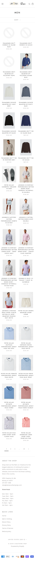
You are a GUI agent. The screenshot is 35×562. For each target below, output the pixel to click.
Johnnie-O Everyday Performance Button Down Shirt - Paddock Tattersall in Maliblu (26, 188)
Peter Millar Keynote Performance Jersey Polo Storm (9, 405)
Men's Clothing (7, 519)
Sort (16, 20)
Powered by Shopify (17, 546)
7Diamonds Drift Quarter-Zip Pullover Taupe (9, 73)
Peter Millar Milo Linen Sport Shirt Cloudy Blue (9, 434)
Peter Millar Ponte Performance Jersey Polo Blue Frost (26, 375)
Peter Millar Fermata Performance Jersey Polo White (9, 375)
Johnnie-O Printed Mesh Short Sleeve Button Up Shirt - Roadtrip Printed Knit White (9, 314)
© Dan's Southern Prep (17, 544)
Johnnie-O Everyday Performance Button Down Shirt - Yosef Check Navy (9, 250)
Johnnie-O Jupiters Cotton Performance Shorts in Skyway (9, 220)
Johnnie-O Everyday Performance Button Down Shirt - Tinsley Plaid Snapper (26, 250)
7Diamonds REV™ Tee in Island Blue (26, 132)
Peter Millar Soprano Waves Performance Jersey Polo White (26, 345)
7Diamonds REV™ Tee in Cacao (26, 159)
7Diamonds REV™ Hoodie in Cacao (26, 44)
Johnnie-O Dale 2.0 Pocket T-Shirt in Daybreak (26, 280)
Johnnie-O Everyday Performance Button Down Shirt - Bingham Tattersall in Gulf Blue (9, 282)
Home (4, 516)
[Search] (29, 4)
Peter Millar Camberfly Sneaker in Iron (9, 187)
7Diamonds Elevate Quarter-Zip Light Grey (9, 104)
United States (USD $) (16, 539)
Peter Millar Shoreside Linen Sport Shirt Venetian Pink (26, 435)
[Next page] (28, 449)
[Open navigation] (2, 4)
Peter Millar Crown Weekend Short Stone (25, 312)
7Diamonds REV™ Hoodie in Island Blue (9, 45)
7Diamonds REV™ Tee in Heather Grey (9, 159)
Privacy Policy (6, 525)
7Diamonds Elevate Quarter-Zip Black (9, 132)
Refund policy (6, 531)
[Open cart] (32, 4)
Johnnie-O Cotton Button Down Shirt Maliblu (26, 219)
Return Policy (6, 522)
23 (24, 449)
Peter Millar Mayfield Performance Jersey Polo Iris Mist (9, 345)
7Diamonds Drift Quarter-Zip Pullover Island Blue (26, 74)
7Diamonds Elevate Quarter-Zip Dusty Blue (26, 104)
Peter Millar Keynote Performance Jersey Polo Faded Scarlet (26, 405)
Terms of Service (7, 528)
